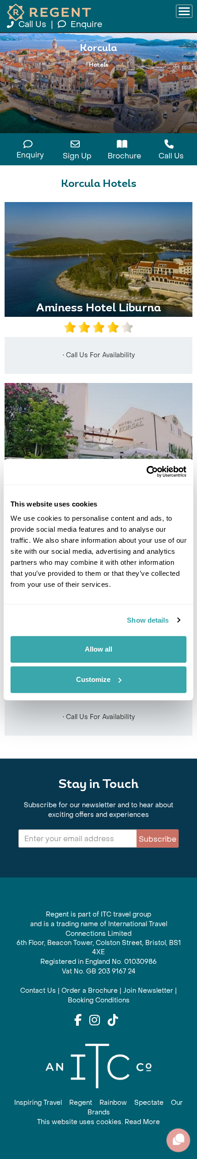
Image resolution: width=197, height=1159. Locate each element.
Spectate (149, 1102)
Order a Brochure (89, 990)
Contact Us (38, 990)
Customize (93, 679)
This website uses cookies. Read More (98, 1122)
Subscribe (157, 839)
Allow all (98, 649)
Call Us (32, 24)
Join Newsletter (148, 990)
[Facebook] (78, 1021)
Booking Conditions (99, 1000)
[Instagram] (94, 1021)
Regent (80, 1102)
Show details (148, 620)
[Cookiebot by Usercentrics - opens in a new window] (146, 472)
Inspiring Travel (38, 1102)
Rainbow (113, 1102)
